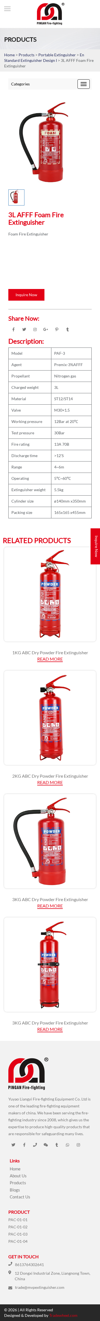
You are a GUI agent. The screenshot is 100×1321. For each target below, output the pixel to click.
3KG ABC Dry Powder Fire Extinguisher (50, 899)
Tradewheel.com (63, 1315)
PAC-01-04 (18, 1241)
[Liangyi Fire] (47, 14)
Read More (50, 658)
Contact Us (20, 1196)
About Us (18, 1175)
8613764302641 (29, 1264)
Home (9, 54)
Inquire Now (26, 294)
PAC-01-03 (18, 1234)
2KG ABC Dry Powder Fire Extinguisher (50, 776)
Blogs (15, 1189)
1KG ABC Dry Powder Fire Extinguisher (50, 652)
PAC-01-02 (18, 1226)
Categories (20, 84)
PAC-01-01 (18, 1219)
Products (26, 54)
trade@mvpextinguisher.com (39, 1287)
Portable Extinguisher (57, 54)
